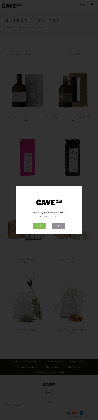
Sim (39, 225)
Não (58, 225)
